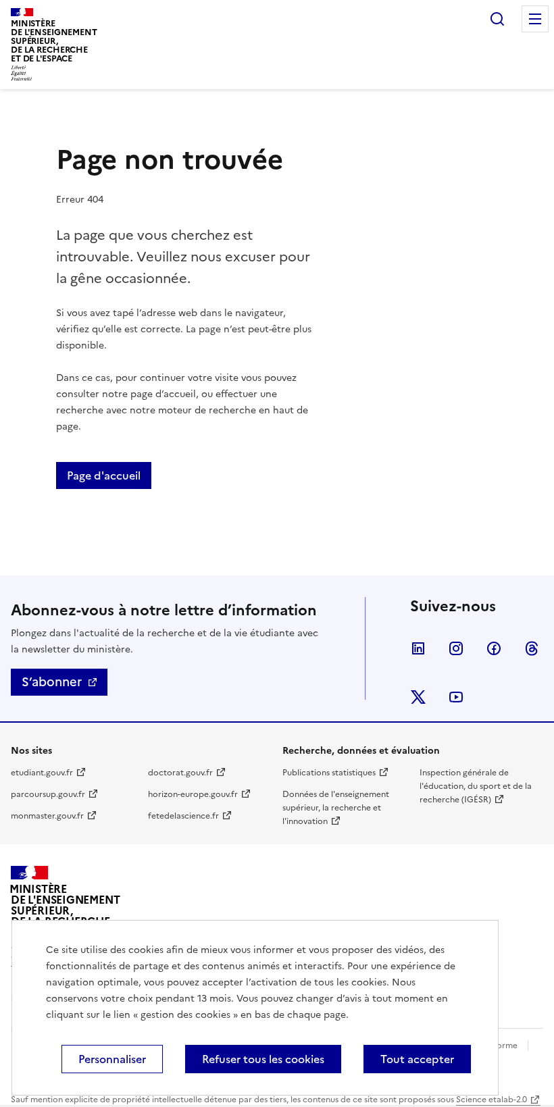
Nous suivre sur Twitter (418, 697)
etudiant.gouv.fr (42, 773)
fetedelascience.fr (183, 816)
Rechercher (497, 18)
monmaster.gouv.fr (47, 816)
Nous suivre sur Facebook (493, 648)
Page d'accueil (104, 475)
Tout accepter (417, 1059)
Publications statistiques (329, 773)
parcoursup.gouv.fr (48, 794)
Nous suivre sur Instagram (456, 648)
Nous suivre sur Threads (531, 648)
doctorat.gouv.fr (180, 773)
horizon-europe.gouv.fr (193, 794)
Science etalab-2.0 (491, 1099)
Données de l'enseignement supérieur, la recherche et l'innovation (335, 807)
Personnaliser (112, 1059)
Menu (535, 18)
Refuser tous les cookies (263, 1059)
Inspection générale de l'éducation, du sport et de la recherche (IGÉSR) (476, 786)
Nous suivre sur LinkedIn (418, 648)
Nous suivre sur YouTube (456, 697)
